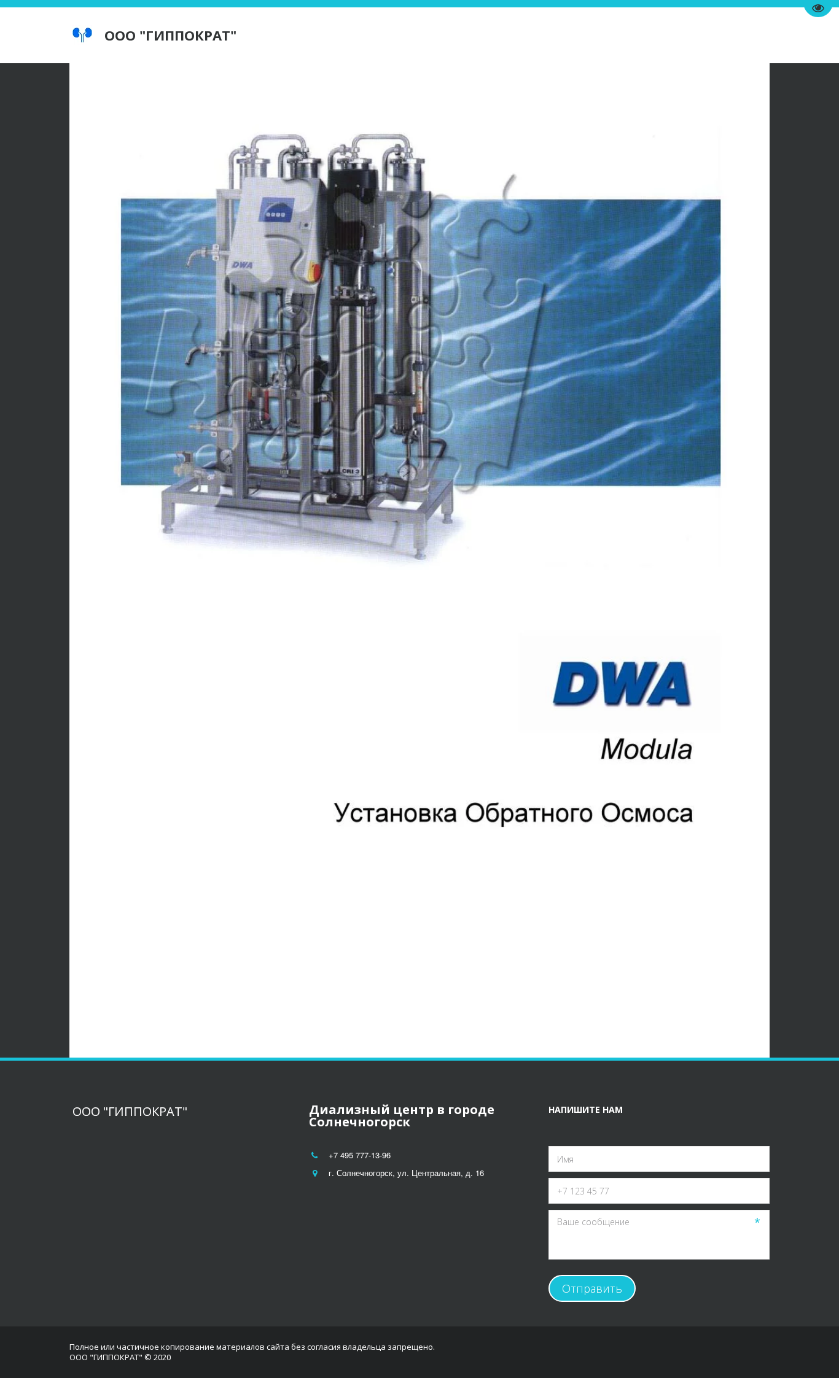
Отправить (592, 1288)
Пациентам (455, 35)
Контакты (690, 35)
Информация (541, 35)
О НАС (387, 35)
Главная (333, 35)
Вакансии (623, 35)
